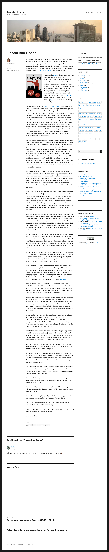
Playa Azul (62, 279)
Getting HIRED (83, 195)
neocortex (91, 119)
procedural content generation (87, 127)
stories (94, 136)
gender (99, 113)
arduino (83, 105)
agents (99, 102)
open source (82, 122)
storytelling (82, 138)
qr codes (81, 130)
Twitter (84, 64)
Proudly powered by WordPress (25, 544)
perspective (91, 124)
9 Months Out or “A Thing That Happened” (91, 183)
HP (88, 116)
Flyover (55, 75)
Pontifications (83, 80)
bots (91, 108)
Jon (51, 100)
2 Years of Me (83, 175)
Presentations (83, 82)
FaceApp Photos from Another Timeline (90, 185)
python (98, 127)
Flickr (91, 64)
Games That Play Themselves (87, 163)
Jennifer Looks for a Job (86, 176)
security (81, 133)
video (97, 138)
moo (86, 119)
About (93, 12)
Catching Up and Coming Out (87, 190)
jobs (91, 116)
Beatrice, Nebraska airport (52, 106)
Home (87, 12)
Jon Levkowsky (84, 218)
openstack (90, 122)
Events (81, 77)
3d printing (85, 102)
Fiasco (28, 64)
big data (81, 108)
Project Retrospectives (86, 84)
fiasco (8, 70)
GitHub (88, 64)
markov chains (98, 116)
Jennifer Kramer (16, 12)
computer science (84, 110)
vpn (80, 141)
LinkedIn (98, 64)
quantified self (89, 130)
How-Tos (82, 78)
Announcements (84, 75)
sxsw (87, 138)
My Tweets (81, 205)
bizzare (87, 108)
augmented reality (95, 105)
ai (79, 105)
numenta (98, 119)
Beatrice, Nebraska (46, 70)
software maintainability (85, 136)
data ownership (83, 113)
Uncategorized (84, 90)
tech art (92, 138)
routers (96, 130)
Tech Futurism (83, 87)
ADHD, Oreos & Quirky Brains (87, 178)
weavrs (84, 141)
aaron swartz (92, 102)
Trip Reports (83, 89)
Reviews (9, 68)
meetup (81, 119)
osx (95, 122)
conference (93, 110)
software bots (88, 133)
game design (13, 70)
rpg (18, 70)
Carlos (68, 95)
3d (79, 102)
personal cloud (83, 124)
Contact (99, 12)
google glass (82, 116)
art (87, 105)
